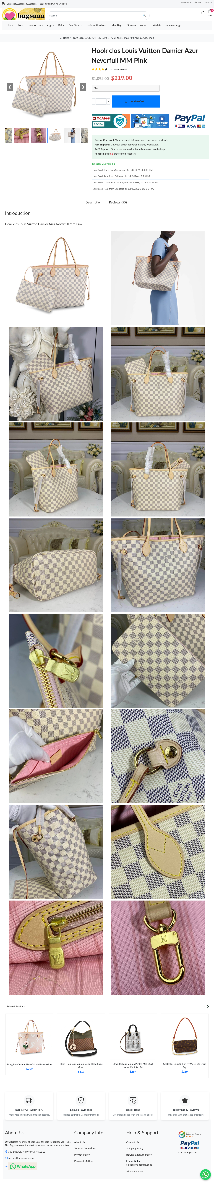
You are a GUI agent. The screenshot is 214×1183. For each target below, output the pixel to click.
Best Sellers (75, 25)
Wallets (157, 25)
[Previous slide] (204, 1006)
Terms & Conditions (85, 1148)
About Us (79, 1142)
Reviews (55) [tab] (118, 202)
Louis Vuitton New (96, 25)
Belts (61, 25)
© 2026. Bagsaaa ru (187, 1153)
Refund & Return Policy (139, 1155)
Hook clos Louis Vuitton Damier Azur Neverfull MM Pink (43, 224)
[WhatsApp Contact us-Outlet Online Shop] (205, 1174)
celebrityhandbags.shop (139, 1165)
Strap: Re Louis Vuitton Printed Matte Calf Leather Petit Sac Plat (133, 1066)
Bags (49, 25)
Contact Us (208, 2)
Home (10, 25)
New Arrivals (36, 25)
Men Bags (117, 25)
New (20, 25)
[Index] (203, 13)
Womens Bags (173, 25)
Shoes (143, 25)
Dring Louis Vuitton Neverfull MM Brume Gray (29, 1065)
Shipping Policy (134, 1148)
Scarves (131, 25)
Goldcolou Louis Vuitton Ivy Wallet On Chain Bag (184, 1066)
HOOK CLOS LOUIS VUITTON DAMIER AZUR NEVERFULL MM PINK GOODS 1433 (112, 38)
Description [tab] (94, 202)
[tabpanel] (29, 1046)
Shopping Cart (186, 2)
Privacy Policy (82, 1155)
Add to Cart (137, 101)
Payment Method (83, 1161)
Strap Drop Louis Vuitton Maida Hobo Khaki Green (81, 1066)
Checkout (197, 2)
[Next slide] (207, 1006)
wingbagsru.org (134, 1171)
